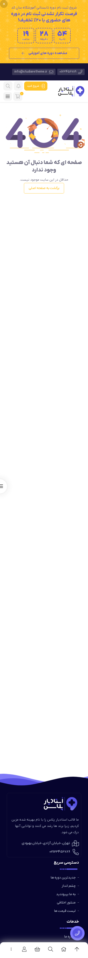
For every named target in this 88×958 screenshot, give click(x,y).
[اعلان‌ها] (18, 86)
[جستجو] (7, 86)
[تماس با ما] (77, 933)
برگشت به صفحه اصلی (44, 188)
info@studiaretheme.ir (31, 72)
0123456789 (68, 72)
